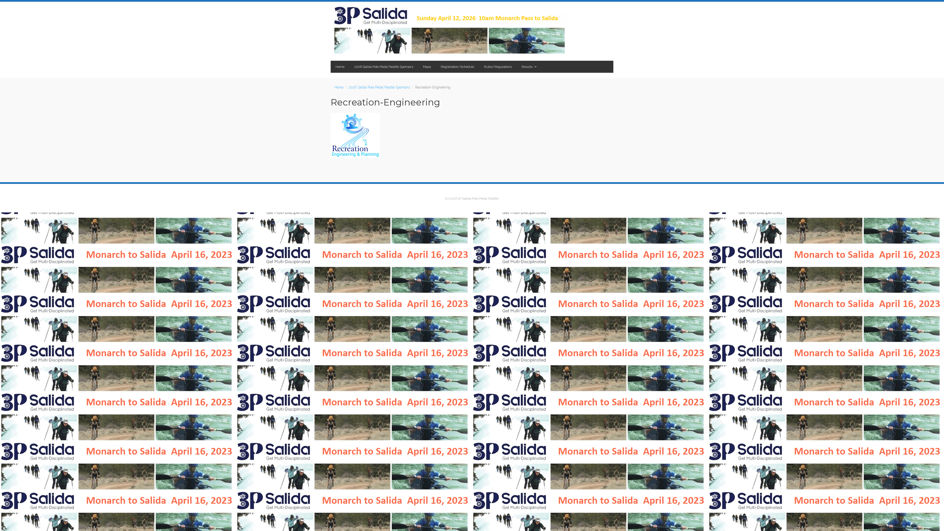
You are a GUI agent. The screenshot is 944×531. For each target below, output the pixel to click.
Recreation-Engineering (385, 102)
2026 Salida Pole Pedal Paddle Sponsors (383, 67)
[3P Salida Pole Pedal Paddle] (451, 31)
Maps (427, 67)
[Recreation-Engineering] (472, 135)
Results (527, 67)
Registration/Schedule (457, 67)
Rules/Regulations (498, 67)
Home (340, 67)
